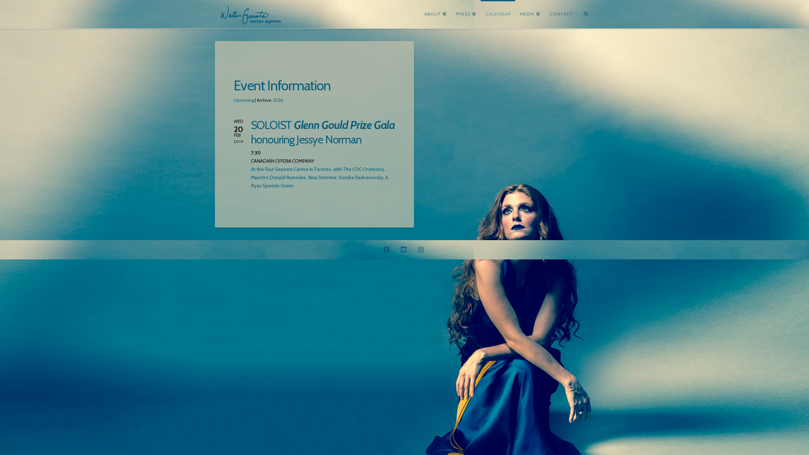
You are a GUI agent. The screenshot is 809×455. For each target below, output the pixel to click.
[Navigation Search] (585, 14)
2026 (278, 100)
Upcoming (244, 100)
